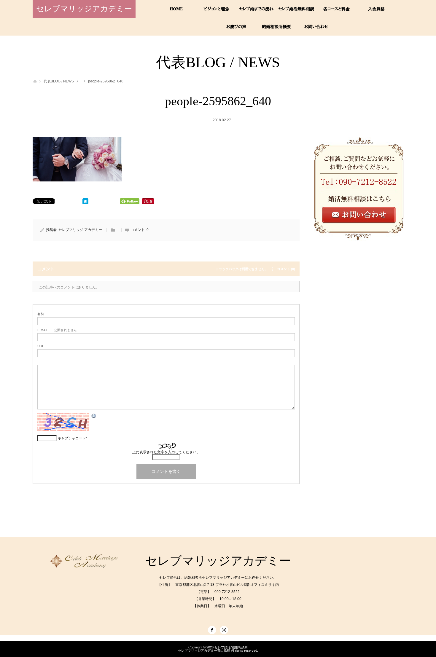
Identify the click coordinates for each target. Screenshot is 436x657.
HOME (176, 9)
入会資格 (376, 9)
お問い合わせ (316, 26)
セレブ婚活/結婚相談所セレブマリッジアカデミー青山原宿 (213, 648)
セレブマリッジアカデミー (84, 8)
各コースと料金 (336, 9)
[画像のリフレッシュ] (94, 417)
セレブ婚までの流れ (256, 9)
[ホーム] (34, 81)
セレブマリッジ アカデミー (80, 230)
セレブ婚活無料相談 (296, 9)
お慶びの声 (236, 26)
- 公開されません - (58, 330)
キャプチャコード (72, 438)
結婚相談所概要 (276, 26)
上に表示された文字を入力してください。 (166, 452)
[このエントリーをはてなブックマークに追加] (85, 202)
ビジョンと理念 (216, 9)
